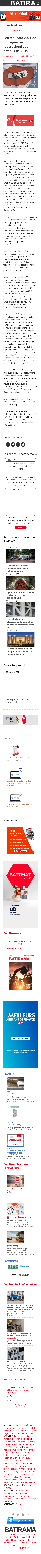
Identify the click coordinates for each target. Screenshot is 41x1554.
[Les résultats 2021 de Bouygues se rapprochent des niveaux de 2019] (20, 686)
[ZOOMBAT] (15, 773)
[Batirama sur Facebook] (13, 1506)
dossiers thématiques (26, 1474)
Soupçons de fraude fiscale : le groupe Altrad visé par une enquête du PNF (20, 651)
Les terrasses (12, 1245)
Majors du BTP (10, 1450)
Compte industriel (11, 1485)
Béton (12, 1474)
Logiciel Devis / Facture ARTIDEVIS (19, 1425)
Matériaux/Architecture (24, 1447)
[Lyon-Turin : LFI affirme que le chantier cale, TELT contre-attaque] (20, 583)
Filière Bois (30, 1461)
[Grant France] (12, 1267)
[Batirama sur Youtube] (23, 1506)
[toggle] (3, 3)
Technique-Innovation (12, 1471)
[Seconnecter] (38, 4)
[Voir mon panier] (32, 4)
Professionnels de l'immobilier (16, 1469)
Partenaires (10, 1260)
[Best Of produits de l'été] (15, 1181)
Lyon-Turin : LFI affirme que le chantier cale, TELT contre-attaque (20, 595)
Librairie (18, 1477)
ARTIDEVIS (11, 1148)
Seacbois (10, 1091)
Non (11, 1392)
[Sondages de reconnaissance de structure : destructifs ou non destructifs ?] (15, 1317)
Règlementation (18, 1452)
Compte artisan (25, 1482)
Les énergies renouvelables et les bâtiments (20, 1444)
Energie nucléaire (21, 1428)
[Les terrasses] (15, 1237)
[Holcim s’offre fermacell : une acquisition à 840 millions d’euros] (20, 556)
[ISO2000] (23, 1267)
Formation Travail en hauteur (18, 1353)
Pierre (28, 1455)
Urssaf (6, 1452)
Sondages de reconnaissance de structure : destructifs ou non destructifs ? (20, 1327)
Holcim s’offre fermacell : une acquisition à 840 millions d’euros (19, 568)
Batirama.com (17, 1526)
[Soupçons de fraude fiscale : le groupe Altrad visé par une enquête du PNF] (20, 639)
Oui (11, 1388)
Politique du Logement (13, 1463)
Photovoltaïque (24, 1450)
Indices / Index (10, 1420)
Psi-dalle (10, 1120)
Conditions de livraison (26, 1534)
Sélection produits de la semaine (20, 1217)
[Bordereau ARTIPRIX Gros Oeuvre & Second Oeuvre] (15, 750)
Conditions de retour (20, 1537)
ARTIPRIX (30, 1532)
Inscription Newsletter (24, 1491)
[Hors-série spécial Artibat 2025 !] (20, 973)
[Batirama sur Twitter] (18, 1506)
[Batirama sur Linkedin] (28, 1506)
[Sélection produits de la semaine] (15, 1209)
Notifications (10, 1534)
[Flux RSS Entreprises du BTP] (25, 31)
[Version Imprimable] (23, 444)
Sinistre (20, 1461)
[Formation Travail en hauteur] (15, 1345)
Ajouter (21, 527)
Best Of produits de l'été (17, 1189)
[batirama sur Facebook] (8, 444)
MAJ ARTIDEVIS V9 (20, 1540)
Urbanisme (28, 1442)
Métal (6, 1474)
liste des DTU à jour (23, 1417)
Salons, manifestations (23, 1466)
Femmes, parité (10, 1458)
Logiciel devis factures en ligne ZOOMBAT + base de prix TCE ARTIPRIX (19, 783)
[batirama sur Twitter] (13, 444)
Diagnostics (16, 1439)
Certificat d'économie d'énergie (17, 1431)
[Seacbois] (15, 1083)
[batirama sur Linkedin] (18, 444)
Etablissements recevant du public (18, 1433)
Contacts (20, 1496)
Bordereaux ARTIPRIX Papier (23, 1422)
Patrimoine (17, 1442)
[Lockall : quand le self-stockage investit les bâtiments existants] (15, 1289)
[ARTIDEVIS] (15, 1140)
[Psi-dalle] (15, 1112)
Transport (28, 1471)
